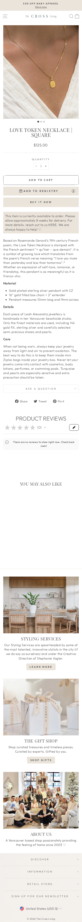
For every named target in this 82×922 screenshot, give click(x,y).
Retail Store (40, 883)
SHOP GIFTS (41, 760)
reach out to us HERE (41, 225)
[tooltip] (73, 191)
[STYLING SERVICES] (41, 605)
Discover (40, 859)
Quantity (41, 159)
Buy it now (41, 202)
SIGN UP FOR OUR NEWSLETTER (39, 896)
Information (40, 871)
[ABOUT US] (41, 800)
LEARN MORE (41, 666)
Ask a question (41, 388)
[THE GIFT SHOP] (41, 707)
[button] (45, 427)
